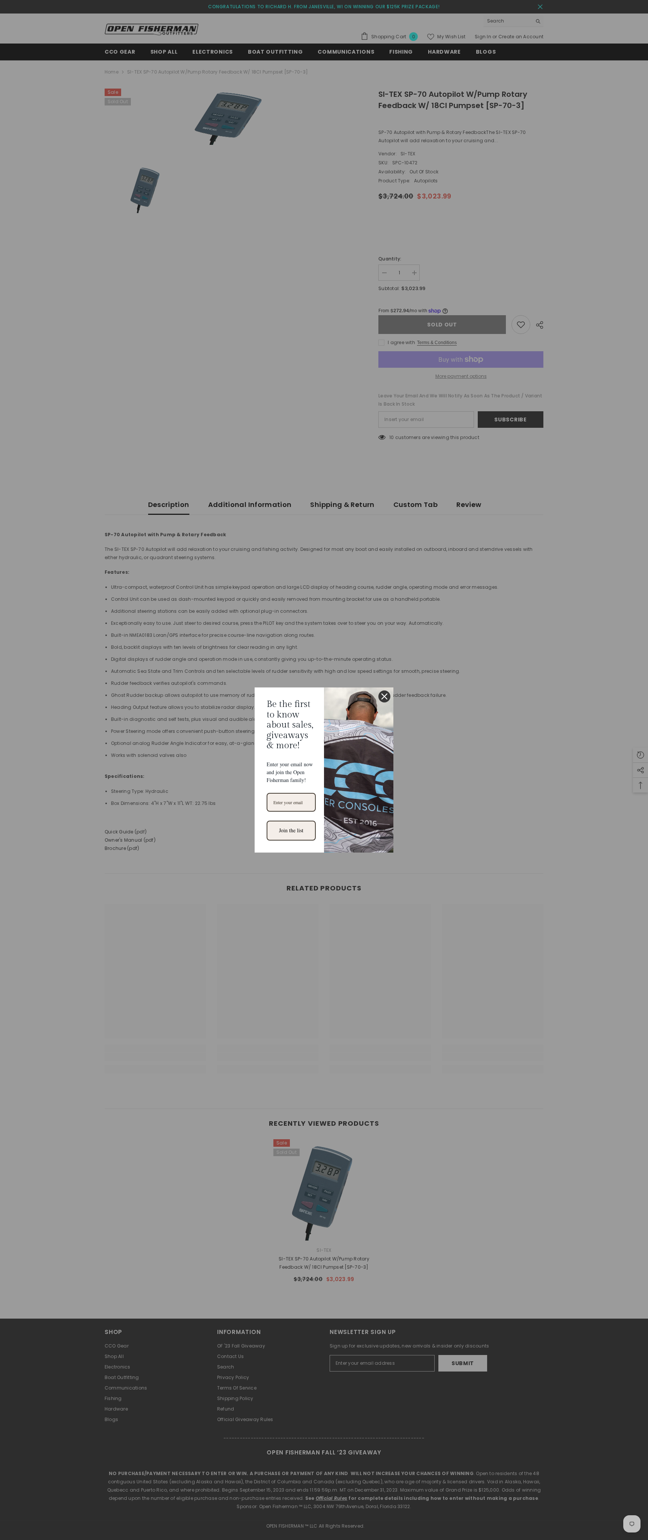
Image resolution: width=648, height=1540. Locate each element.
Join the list (291, 830)
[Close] (384, 696)
